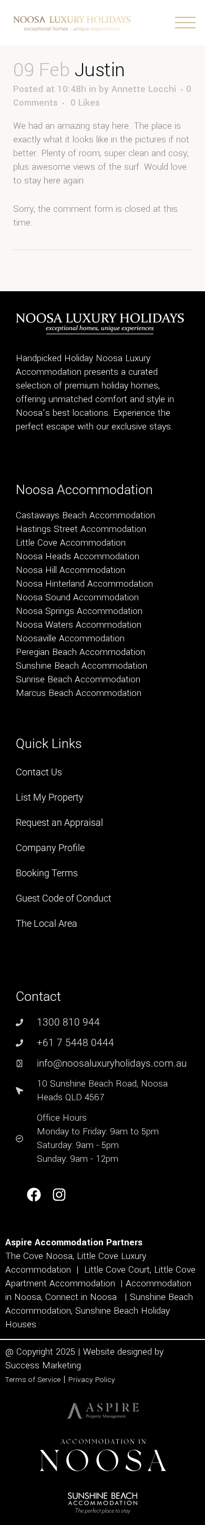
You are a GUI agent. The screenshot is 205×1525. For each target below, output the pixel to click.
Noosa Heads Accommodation (77, 556)
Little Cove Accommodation (71, 542)
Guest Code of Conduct (63, 898)
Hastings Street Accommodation (81, 529)
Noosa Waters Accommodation (78, 624)
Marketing (61, 1365)
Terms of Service (32, 1380)
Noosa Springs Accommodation (79, 611)
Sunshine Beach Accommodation (81, 665)
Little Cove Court (117, 1269)
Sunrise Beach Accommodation (78, 679)
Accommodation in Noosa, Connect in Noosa (98, 1290)
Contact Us (39, 771)
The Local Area (46, 923)
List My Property (50, 797)
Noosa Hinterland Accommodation (84, 583)
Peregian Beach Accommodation (80, 652)
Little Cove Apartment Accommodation (100, 1276)
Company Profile (50, 847)
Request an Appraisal (59, 822)
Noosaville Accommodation (70, 638)
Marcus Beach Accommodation (78, 693)
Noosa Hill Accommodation (70, 570)
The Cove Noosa (39, 1256)
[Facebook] (34, 1194)
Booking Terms (47, 872)
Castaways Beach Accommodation (85, 515)
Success (23, 1365)
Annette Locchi (143, 89)
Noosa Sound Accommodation (77, 597)
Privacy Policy (91, 1380)
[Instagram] (60, 1194)
